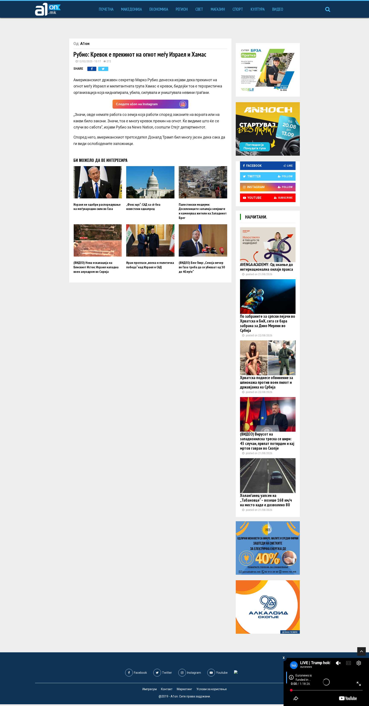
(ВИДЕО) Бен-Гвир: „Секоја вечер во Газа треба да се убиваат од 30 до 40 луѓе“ (202, 267)
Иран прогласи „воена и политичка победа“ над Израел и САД (150, 264)
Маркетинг (184, 689)
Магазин (218, 9)
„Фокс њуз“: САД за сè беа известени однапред (143, 206)
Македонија (131, 9)
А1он (84, 43)
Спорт (238, 9)
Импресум (149, 689)
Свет (199, 9)
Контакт (167, 689)
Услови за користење (211, 689)
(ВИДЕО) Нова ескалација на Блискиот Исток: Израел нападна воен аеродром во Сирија (96, 267)
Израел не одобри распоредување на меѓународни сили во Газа (97, 206)
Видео (277, 9)
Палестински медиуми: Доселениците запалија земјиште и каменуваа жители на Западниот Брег (203, 211)
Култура (258, 9)
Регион (182, 9)
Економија (158, 9)
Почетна (106, 9)
